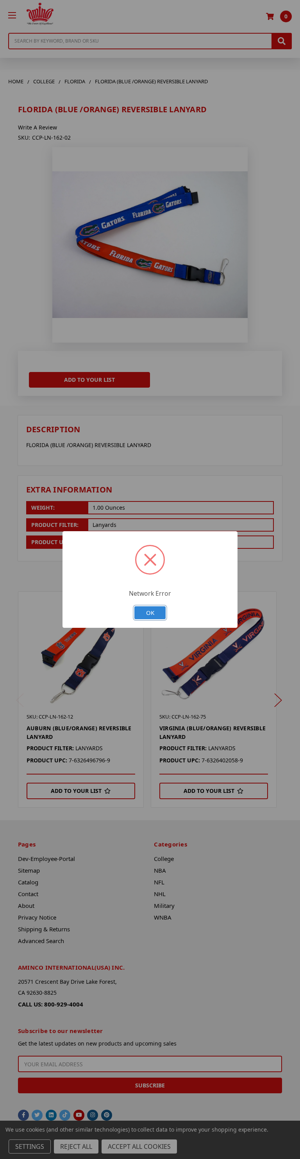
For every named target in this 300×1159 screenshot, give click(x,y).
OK (150, 612)
